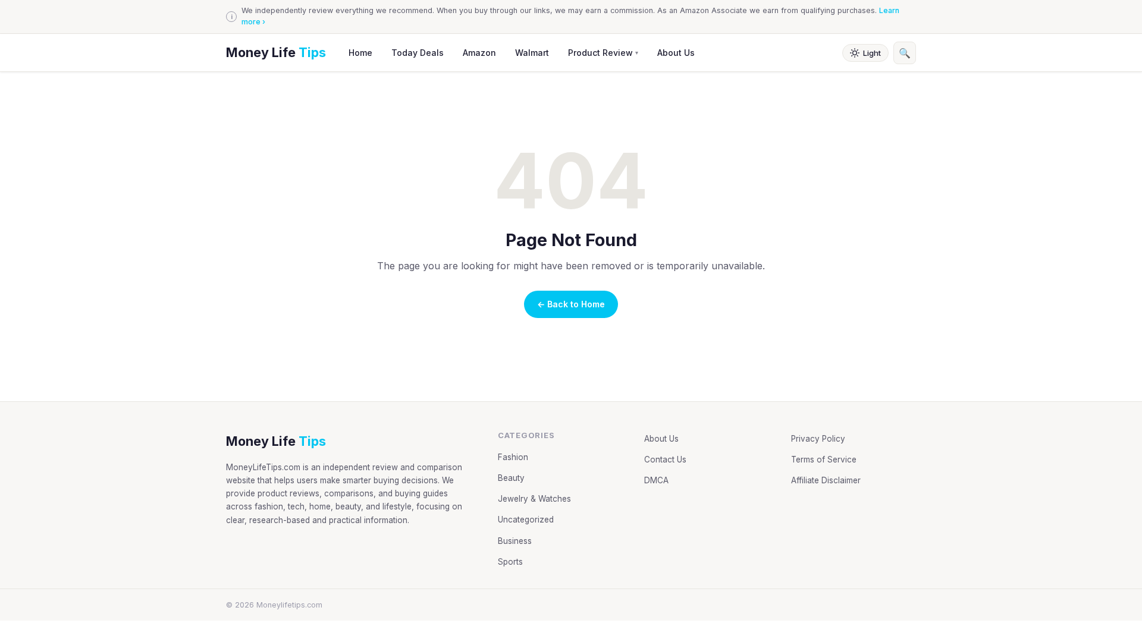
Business (515, 541)
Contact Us (665, 459)
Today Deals (417, 53)
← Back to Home (571, 304)
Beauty (511, 478)
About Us (676, 53)
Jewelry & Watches (534, 498)
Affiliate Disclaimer (826, 480)
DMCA (656, 480)
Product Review (603, 53)
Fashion (513, 457)
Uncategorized (526, 519)
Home (360, 53)
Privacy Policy (818, 438)
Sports (510, 562)
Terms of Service (824, 459)
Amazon (479, 53)
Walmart (532, 53)
